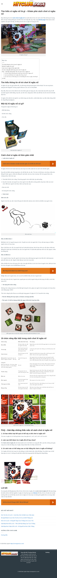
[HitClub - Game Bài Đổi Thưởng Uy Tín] (29, 4)
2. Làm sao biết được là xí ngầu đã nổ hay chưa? (15, 75)
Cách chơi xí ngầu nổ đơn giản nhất (10, 68)
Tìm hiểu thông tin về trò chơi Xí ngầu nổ (12, 64)
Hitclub (35, 493)
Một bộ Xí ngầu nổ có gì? (8, 66)
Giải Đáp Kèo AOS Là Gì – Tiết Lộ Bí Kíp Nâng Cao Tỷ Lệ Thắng (18, 523)
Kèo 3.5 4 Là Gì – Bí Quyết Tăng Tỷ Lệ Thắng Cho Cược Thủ (17, 520)
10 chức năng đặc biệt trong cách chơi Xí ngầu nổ (14, 69)
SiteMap (47, 552)
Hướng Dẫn (4, 535)
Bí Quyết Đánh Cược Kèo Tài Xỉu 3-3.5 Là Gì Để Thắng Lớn (17, 517)
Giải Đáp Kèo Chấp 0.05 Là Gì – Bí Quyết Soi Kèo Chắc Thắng (18, 526)
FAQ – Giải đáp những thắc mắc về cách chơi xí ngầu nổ (16, 71)
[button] (2, 4)
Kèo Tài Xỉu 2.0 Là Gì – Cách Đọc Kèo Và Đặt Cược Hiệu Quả (17, 515)
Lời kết (3, 78)
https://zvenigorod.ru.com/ (17, 543)
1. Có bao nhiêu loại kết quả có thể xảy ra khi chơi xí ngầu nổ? (18, 73)
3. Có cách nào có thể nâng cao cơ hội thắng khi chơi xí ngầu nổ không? (21, 76)
